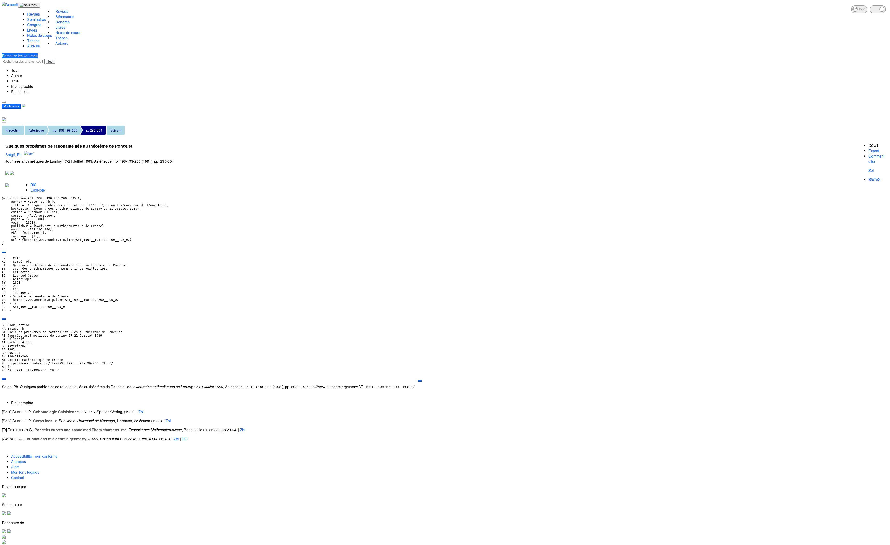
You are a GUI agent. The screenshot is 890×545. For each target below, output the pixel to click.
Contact (17, 477)
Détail (873, 145)
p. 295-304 (94, 130)
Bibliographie (22, 86)
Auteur (16, 75)
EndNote (37, 190)
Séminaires (36, 19)
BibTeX (874, 179)
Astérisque (36, 130)
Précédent (12, 130)
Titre (15, 81)
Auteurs (33, 46)
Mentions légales (25, 472)
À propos (18, 461)
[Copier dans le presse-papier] (4, 252)
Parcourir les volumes (20, 55)
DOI (185, 438)
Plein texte (20, 91)
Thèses (33, 40)
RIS (33, 184)
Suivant (115, 130)
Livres (32, 30)
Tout (50, 61)
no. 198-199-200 (65, 130)
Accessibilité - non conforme (34, 456)
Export (873, 150)
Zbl (871, 170)
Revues (33, 14)
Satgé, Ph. (13, 154)
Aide (15, 466)
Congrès (34, 24)
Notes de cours (39, 35)
